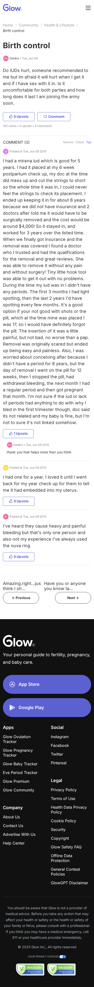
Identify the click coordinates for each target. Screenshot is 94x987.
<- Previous (21, 598)
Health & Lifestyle (59, 25)
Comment (56, 116)
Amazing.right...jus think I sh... (22, 586)
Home (8, 25)
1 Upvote (21, 433)
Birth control (13, 30)
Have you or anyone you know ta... (65, 586)
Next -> (73, 598)
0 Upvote (21, 116)
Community (28, 25)
